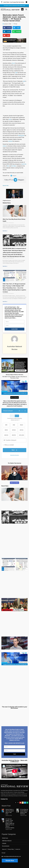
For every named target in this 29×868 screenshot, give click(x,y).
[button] (22, 9)
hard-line (24, 164)
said (16, 72)
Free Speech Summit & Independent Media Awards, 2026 (14, 5)
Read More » (5, 230)
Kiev (8, 166)
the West (14, 166)
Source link (5, 185)
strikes (4, 146)
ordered (10, 141)
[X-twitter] (16, 803)
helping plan (21, 135)
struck (13, 63)
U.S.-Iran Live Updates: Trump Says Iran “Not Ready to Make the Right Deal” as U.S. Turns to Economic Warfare (9, 823)
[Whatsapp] (27, 803)
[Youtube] (20, 803)
